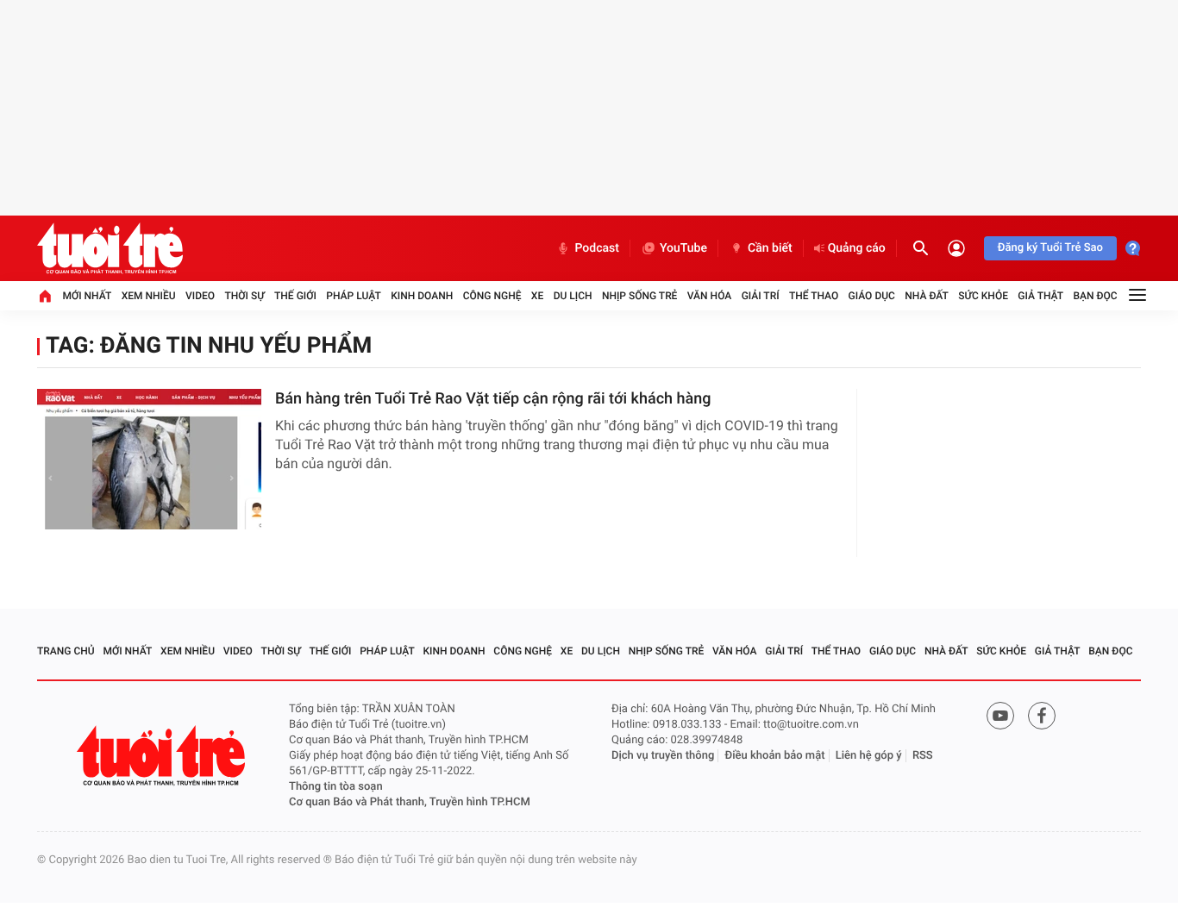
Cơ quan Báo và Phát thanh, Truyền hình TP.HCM (409, 802)
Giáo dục (872, 296)
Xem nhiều (149, 296)
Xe (537, 296)
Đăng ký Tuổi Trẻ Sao (1050, 247)
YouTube (683, 248)
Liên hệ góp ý (869, 755)
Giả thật (1040, 296)
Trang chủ (66, 651)
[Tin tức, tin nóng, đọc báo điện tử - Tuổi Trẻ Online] (110, 248)
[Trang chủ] (45, 295)
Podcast (596, 248)
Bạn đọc (1096, 296)
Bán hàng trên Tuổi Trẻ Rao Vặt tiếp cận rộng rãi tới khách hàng (493, 399)
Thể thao (813, 296)
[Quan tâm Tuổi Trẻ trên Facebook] (1042, 715)
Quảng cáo (857, 248)
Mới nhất (86, 296)
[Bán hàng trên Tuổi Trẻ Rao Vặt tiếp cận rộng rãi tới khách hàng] (149, 459)
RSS (922, 755)
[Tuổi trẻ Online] (163, 755)
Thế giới (295, 296)
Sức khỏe (983, 296)
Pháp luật (353, 296)
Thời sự (244, 296)
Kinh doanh (422, 296)
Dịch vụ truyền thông (662, 755)
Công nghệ (492, 296)
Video (200, 296)
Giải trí (761, 296)
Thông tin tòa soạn (336, 786)
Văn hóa (709, 296)
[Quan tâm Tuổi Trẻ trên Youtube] (1000, 715)
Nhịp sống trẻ (640, 296)
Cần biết (770, 248)
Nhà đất (927, 296)
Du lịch (573, 296)
